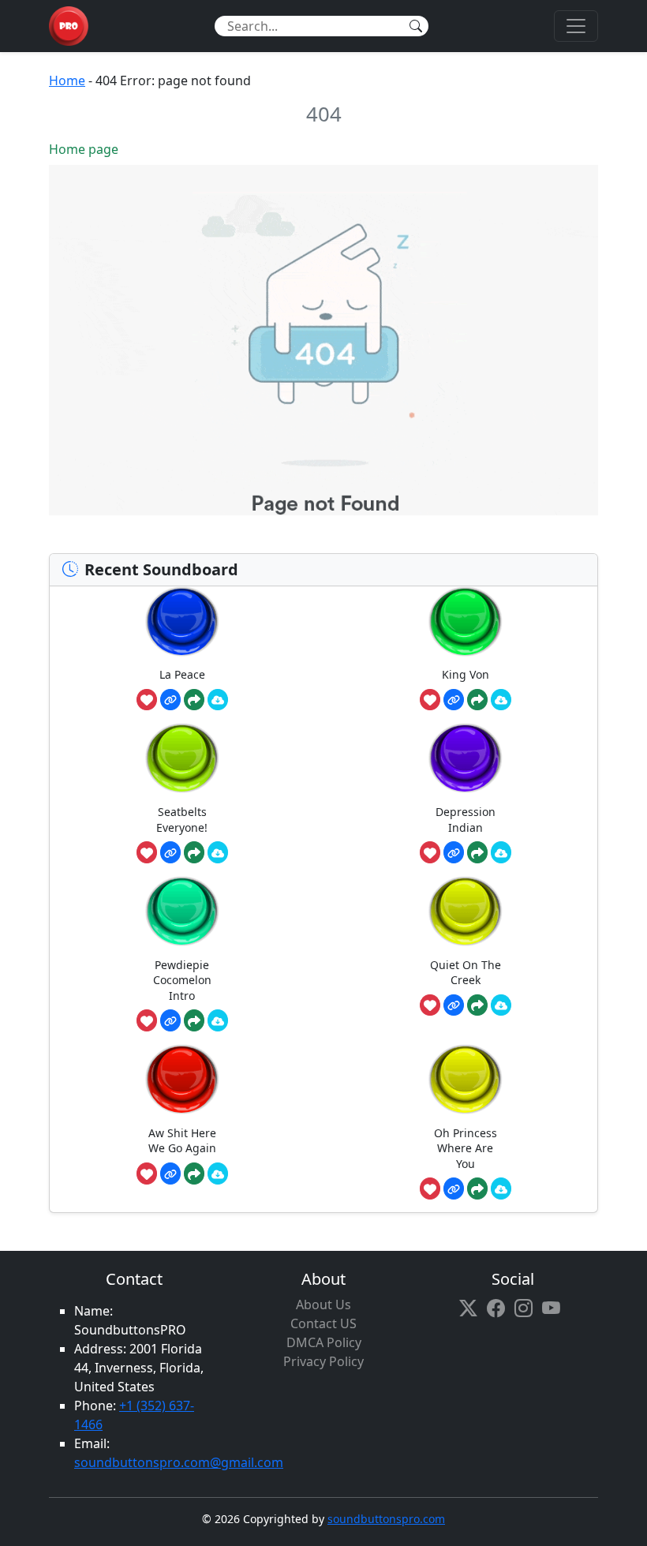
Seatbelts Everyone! (182, 819)
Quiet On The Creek (465, 972)
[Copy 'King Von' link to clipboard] (453, 700)
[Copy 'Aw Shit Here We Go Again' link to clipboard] (170, 1173)
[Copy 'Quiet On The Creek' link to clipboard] (453, 1005)
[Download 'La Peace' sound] (218, 700)
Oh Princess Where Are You (465, 1148)
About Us (323, 1304)
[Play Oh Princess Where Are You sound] (465, 1079)
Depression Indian (466, 819)
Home (67, 80)
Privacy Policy (323, 1361)
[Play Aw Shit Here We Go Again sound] (182, 1079)
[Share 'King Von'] (477, 700)
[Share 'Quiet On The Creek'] (477, 1005)
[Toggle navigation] (576, 26)
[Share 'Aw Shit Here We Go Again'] (194, 1173)
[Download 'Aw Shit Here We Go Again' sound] (218, 1173)
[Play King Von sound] (465, 621)
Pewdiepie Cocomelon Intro (182, 980)
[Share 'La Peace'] (194, 700)
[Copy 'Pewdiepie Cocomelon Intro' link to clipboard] (170, 1020)
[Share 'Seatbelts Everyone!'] (194, 852)
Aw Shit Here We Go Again (182, 1140)
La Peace (182, 674)
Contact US (323, 1323)
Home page (83, 149)
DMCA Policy (323, 1342)
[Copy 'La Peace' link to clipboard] (170, 700)
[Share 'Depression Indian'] (477, 852)
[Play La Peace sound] (182, 621)
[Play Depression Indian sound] (465, 758)
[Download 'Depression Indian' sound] (501, 852)
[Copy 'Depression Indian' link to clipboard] (453, 852)
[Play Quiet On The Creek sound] (465, 911)
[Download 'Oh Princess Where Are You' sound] (501, 1188)
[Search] (415, 26)
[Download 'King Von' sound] (501, 700)
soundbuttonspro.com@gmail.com (178, 1462)
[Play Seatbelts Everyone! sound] (182, 758)
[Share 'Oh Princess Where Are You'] (477, 1188)
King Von (465, 674)
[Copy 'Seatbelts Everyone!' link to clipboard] (170, 852)
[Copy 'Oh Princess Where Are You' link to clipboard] (453, 1188)
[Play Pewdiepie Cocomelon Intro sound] (182, 911)
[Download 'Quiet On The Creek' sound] (501, 1005)
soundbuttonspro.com (386, 1518)
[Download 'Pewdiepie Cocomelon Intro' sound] (218, 1020)
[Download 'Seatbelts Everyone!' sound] (218, 852)
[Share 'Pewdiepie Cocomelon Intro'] (194, 1020)
